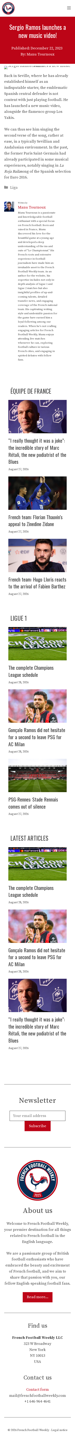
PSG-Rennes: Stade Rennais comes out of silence (33, 802)
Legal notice (59, 1430)
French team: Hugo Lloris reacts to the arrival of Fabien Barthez (37, 582)
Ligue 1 (18, 618)
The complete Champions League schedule (31, 671)
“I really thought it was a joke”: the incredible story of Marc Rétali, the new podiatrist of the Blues (37, 451)
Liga (14, 187)
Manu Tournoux (32, 207)
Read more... (37, 1297)
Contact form (37, 1389)
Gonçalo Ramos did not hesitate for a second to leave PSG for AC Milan (36, 737)
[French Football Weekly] (8, 8)
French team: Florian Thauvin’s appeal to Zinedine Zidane (35, 520)
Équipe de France (30, 391)
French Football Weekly (33, 1430)
